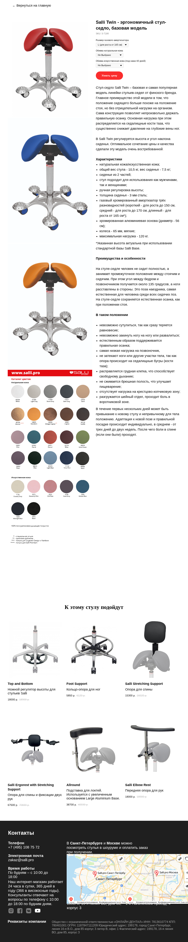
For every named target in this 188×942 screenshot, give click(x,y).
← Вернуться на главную (31, 5)
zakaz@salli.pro (21, 860)
